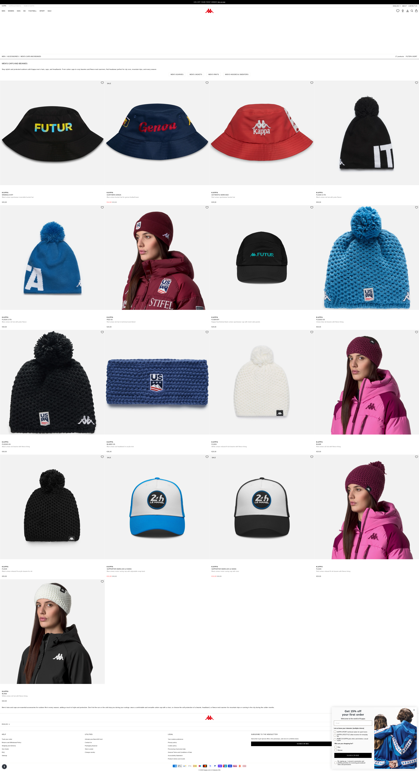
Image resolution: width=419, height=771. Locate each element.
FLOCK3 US (329, 319)
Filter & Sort (411, 56)
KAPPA (4, 6)
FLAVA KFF (235, 319)
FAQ (3, 752)
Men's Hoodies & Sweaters (236, 74)
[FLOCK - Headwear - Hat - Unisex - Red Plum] (219, 439)
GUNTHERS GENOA (123, 195)
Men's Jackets (196, 74)
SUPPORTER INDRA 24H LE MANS (126, 569)
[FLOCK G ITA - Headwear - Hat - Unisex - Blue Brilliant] (321, 190)
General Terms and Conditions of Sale (180, 752)
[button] (4, 766)
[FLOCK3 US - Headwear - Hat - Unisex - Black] (321, 314)
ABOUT (404, 6)
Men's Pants (213, 74)
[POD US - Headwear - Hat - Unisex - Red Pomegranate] (108, 314)
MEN (3, 11)
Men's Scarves (177, 74)
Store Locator (89, 749)
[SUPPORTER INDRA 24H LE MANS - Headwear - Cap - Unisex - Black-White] (111, 564)
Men (3, 56)
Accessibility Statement (175, 755)
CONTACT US (412, 6)
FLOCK (229, 444)
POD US (121, 319)
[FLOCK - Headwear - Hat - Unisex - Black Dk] (216, 439)
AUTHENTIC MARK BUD (223, 195)
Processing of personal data (176, 749)
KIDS (18, 11)
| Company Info (216, 770)
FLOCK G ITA (328, 195)
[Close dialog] (414, 710)
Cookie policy (172, 746)
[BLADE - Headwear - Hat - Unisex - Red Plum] (317, 439)
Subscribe (303, 744)
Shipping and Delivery (9, 746)
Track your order (7, 739)
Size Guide (5, 749)
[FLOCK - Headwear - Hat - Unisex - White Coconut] (212, 439)
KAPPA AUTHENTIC (15, 6)
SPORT (42, 11)
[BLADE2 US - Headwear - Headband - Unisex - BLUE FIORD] (108, 439)
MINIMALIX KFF (17, 195)
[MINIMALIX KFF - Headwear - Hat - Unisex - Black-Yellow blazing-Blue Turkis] (3, 190)
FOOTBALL (32, 11)
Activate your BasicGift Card (93, 739)
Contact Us (88, 742)
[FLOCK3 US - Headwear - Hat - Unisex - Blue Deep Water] (317, 314)
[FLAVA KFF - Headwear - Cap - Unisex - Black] (212, 314)
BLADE (328, 444)
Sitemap (4, 755)
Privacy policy (172, 742)
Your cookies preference (175, 739)
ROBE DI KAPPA (29, 6)
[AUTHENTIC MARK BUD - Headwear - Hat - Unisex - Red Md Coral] (212, 190)
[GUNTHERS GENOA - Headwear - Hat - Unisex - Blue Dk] (108, 190)
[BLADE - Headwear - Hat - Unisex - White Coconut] (321, 439)
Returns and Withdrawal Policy (11, 742)
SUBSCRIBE (353, 755)
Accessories (13, 56)
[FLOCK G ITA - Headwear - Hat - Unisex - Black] (317, 190)
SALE (49, 11)
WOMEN (11, 11)
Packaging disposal (91, 746)
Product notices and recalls (176, 759)
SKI (24, 11)
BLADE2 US (120, 444)
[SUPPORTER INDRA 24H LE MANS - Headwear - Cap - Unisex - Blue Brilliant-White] (108, 564)
